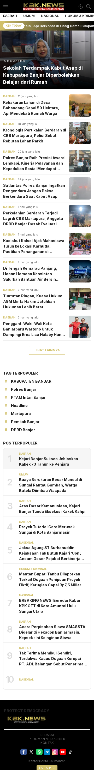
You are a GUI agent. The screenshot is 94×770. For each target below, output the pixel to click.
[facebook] (23, 752)
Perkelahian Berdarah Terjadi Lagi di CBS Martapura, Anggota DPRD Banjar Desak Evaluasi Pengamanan (33, 219)
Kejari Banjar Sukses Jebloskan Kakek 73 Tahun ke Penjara (48, 461)
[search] (88, 6)
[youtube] (63, 752)
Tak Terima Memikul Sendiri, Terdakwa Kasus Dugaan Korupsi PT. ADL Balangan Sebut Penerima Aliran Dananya (51, 659)
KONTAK (47, 743)
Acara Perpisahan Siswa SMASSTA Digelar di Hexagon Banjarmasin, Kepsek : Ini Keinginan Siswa (52, 632)
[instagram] (55, 752)
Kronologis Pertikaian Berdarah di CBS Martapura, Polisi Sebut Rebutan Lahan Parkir (34, 135)
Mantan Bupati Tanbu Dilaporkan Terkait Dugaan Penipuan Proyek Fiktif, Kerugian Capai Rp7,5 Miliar (50, 579)
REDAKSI (47, 735)
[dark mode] (81, 6)
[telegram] (47, 752)
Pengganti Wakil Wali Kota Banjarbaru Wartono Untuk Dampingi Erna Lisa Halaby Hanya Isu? (34, 329)
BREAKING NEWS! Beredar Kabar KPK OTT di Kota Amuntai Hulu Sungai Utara (49, 605)
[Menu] (5, 6)
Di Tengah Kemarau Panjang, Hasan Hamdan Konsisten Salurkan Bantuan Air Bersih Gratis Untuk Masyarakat (30, 274)
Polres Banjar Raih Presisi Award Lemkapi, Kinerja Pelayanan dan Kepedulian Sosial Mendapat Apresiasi (33, 163)
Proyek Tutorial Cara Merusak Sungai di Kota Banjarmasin (47, 529)
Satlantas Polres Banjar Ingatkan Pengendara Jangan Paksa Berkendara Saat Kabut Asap (34, 190)
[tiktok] (70, 752)
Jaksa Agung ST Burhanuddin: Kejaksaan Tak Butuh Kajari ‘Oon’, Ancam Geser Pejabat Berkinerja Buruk (50, 553)
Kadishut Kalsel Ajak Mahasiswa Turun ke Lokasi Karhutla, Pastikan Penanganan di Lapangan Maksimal (33, 246)
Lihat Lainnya (47, 350)
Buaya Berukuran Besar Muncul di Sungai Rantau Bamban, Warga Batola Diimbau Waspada (50, 485)
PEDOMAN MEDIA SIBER (47, 739)
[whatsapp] (39, 752)
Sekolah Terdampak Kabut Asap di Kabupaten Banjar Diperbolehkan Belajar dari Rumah (43, 75)
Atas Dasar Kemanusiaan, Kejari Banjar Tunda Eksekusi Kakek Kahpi (52, 509)
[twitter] (31, 752)
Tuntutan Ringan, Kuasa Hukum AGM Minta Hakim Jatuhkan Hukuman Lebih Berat (32, 301)
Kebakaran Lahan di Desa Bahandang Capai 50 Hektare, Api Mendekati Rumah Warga (31, 108)
